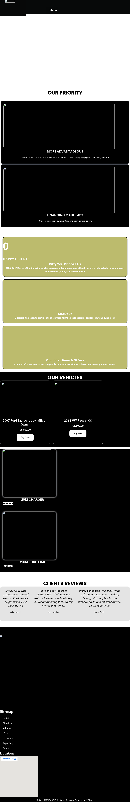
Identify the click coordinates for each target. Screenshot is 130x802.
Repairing (8, 743)
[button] (52, 10)
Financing (8, 738)
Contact (7, 748)
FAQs (5, 733)
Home (6, 717)
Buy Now (25, 437)
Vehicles (7, 727)
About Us (7, 722)
